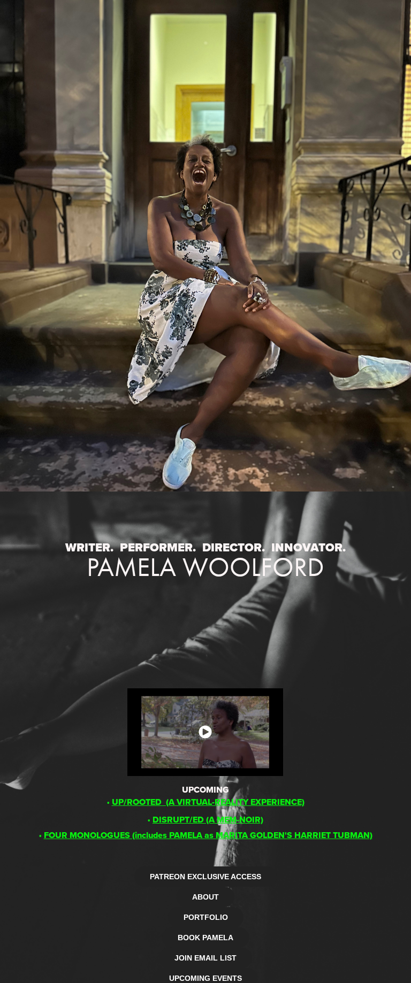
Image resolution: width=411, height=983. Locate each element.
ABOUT (205, 897)
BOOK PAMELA (205, 937)
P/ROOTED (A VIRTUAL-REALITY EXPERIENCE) (208, 802)
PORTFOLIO (206, 917)
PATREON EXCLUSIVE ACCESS (205, 876)
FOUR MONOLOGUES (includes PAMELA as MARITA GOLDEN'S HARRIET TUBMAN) (208, 835)
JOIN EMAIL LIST (205, 958)
